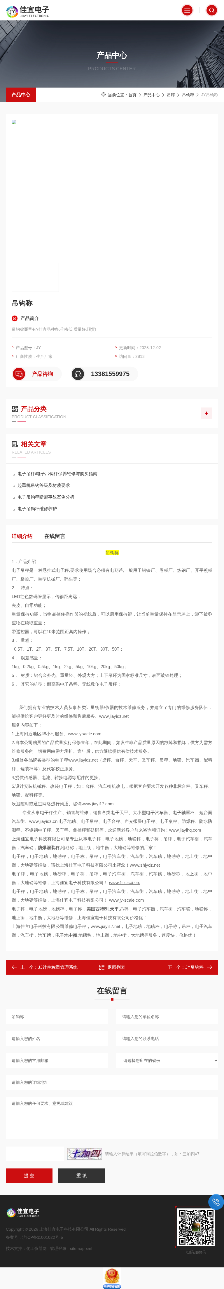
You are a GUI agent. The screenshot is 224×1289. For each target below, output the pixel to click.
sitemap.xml (81, 1248)
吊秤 (171, 95)
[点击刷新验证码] (84, 1154)
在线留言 (54, 536)
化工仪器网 (36, 1248)
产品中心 (21, 94)
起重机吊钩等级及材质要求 (44, 485)
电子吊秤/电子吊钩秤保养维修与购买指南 (57, 473)
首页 (132, 95)
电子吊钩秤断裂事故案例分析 (46, 496)
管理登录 (58, 1248)
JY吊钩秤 (194, 967)
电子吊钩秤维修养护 (37, 508)
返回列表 (116, 967)
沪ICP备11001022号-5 (42, 1237)
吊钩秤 (188, 95)
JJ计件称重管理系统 (58, 967)
